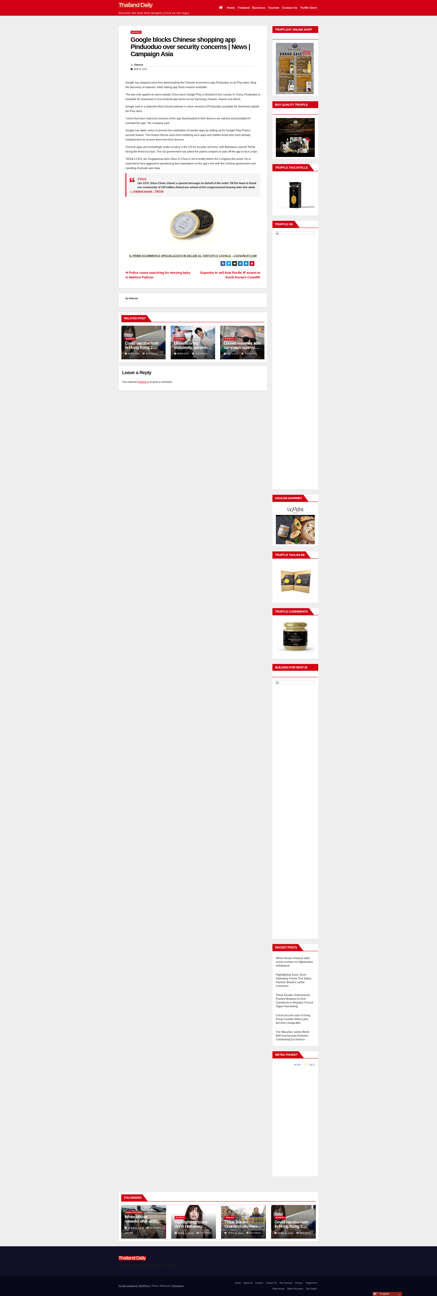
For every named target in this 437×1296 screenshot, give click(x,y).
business (136, 32)
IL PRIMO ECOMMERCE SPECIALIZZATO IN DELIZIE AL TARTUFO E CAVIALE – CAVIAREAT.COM (193, 255)
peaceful (180, 1217)
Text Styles (311, 1288)
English (384, 1293)
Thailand (244, 7)
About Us (248, 1283)
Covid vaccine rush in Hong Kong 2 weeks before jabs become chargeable (293, 1019)
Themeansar (177, 1286)
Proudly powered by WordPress (134, 1286)
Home (231, 7)
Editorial (138, 64)
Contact (259, 1283)
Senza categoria (134, 1212)
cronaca (229, 1217)
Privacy (299, 1283)
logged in (143, 381)
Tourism (273, 7)
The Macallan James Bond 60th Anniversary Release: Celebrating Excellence (292, 1035)
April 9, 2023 (136, 1228)
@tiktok (141, 178)
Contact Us (289, 7)
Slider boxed (278, 1288)
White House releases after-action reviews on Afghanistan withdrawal (294, 962)
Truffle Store (308, 7)
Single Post (311, 1283)
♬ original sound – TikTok (147, 191)
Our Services (286, 1283)
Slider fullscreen (295, 1288)
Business (258, 7)
